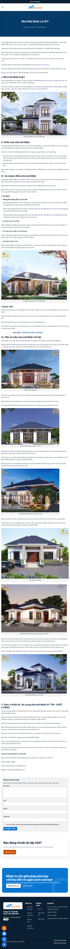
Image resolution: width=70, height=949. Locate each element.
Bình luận (6, 786)
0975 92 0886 (52, 915)
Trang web (6, 816)
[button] (2, 7)
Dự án (40, 909)
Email (5, 808)
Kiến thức (41, 919)
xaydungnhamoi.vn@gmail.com (57, 918)
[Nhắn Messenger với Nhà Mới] (4, 939)
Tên (4, 800)
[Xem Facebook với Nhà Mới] (4, 944)
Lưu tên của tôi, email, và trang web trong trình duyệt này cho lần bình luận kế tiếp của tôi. (32, 824)
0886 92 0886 (52, 912)
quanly (44, 27)
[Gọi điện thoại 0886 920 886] (4, 928)
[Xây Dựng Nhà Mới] (35, 7)
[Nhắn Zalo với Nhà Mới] (4, 933)
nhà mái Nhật (44, 65)
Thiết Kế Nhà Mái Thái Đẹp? (32, 332)
